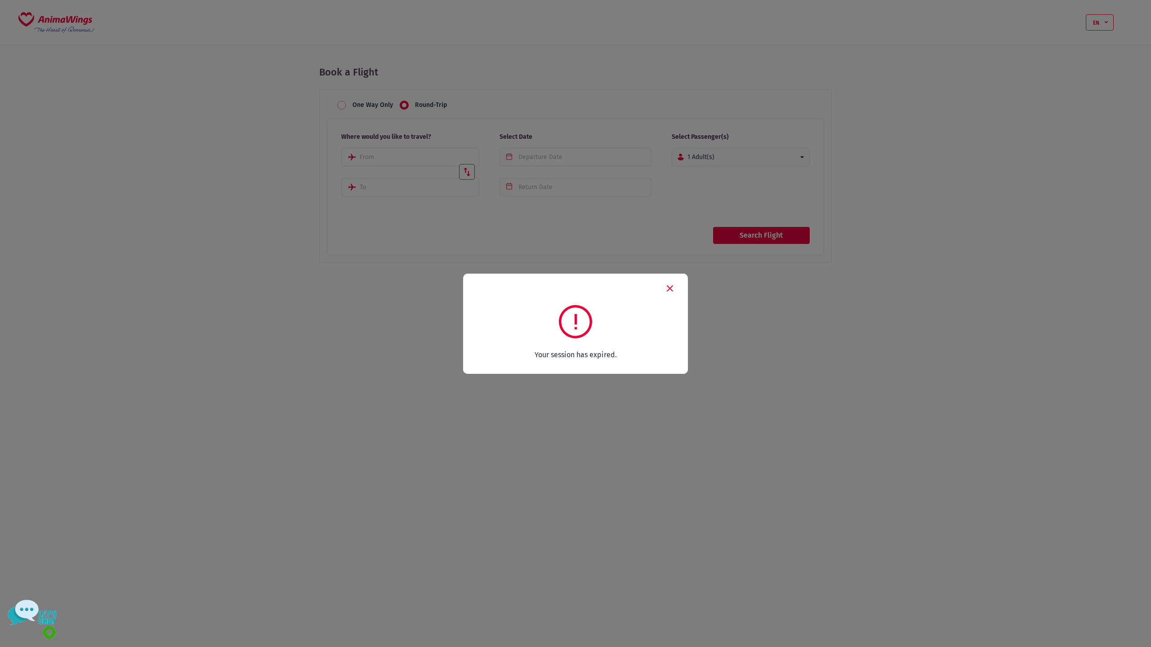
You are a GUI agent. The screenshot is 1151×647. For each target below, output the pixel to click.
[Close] (670, 288)
